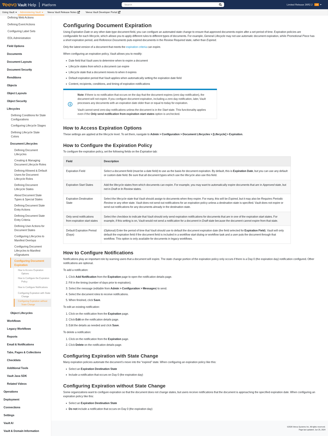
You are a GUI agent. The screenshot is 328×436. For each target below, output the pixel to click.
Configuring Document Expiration (29, 262)
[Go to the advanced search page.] (220, 5)
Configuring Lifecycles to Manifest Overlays (29, 238)
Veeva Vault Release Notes (62, 12)
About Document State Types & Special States (28, 197)
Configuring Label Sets (21, 31)
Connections (12, 407)
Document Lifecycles (24, 143)
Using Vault (8, 12)
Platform (49, 5)
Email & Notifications (20, 344)
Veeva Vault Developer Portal (101, 12)
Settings (9, 415)
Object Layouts (17, 93)
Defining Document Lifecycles (26, 152)
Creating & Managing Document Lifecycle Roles (30, 162)
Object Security (17, 101)
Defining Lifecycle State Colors (25, 134)
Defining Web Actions (21, 17)
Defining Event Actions (21, 24)
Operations (11, 391)
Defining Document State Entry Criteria (29, 217)
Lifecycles (13, 108)
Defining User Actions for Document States (29, 228)
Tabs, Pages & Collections (24, 352)
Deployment (11, 399)
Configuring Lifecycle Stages (28, 125)
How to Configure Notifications (33, 287)
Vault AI (8, 423)
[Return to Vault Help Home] (20, 4)
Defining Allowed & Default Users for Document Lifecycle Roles (30, 174)
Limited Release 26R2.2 (302, 4)
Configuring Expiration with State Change (34, 295)
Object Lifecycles (21, 313)
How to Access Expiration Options (30, 272)
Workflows (14, 320)
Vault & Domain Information (21, 431)
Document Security (19, 69)
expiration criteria (136, 46)
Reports (12, 336)
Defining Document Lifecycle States (26, 187)
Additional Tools (17, 368)
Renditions (14, 77)
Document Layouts (19, 61)
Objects (12, 85)
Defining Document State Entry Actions (29, 207)
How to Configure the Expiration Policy (33, 280)
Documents (14, 53)
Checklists (14, 360)
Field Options (15, 46)
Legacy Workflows (19, 328)
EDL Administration (19, 38)
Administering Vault (30, 12)
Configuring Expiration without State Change (32, 303)
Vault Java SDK (17, 375)
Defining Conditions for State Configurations (28, 117)
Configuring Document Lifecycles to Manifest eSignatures (28, 250)
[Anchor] (144, 127)
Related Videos (17, 383)
